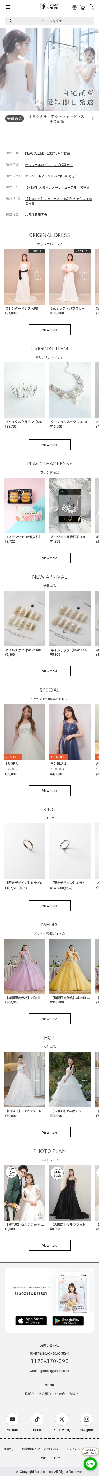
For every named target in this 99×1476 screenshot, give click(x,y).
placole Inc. (45, 1471)
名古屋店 (45, 1394)
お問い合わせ (50, 1457)
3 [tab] (48, 133)
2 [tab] (44, 133)
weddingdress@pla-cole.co (49, 1370)
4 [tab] (51, 133)
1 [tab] (40, 133)
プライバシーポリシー (81, 1449)
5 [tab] (55, 133)
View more (49, 329)
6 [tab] (59, 133)
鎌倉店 (60, 1394)
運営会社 (9, 1449)
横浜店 (29, 1394)
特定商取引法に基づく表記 (41, 1449)
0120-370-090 (49, 1361)
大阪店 (74, 1394)
